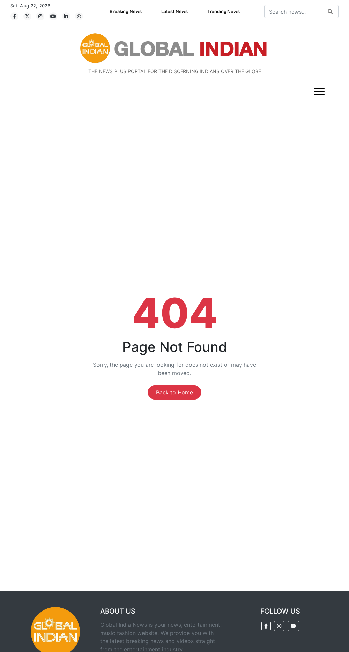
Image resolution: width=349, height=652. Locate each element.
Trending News (223, 11)
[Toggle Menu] (319, 91)
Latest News (174, 11)
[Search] (330, 12)
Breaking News (126, 11)
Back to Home (174, 392)
